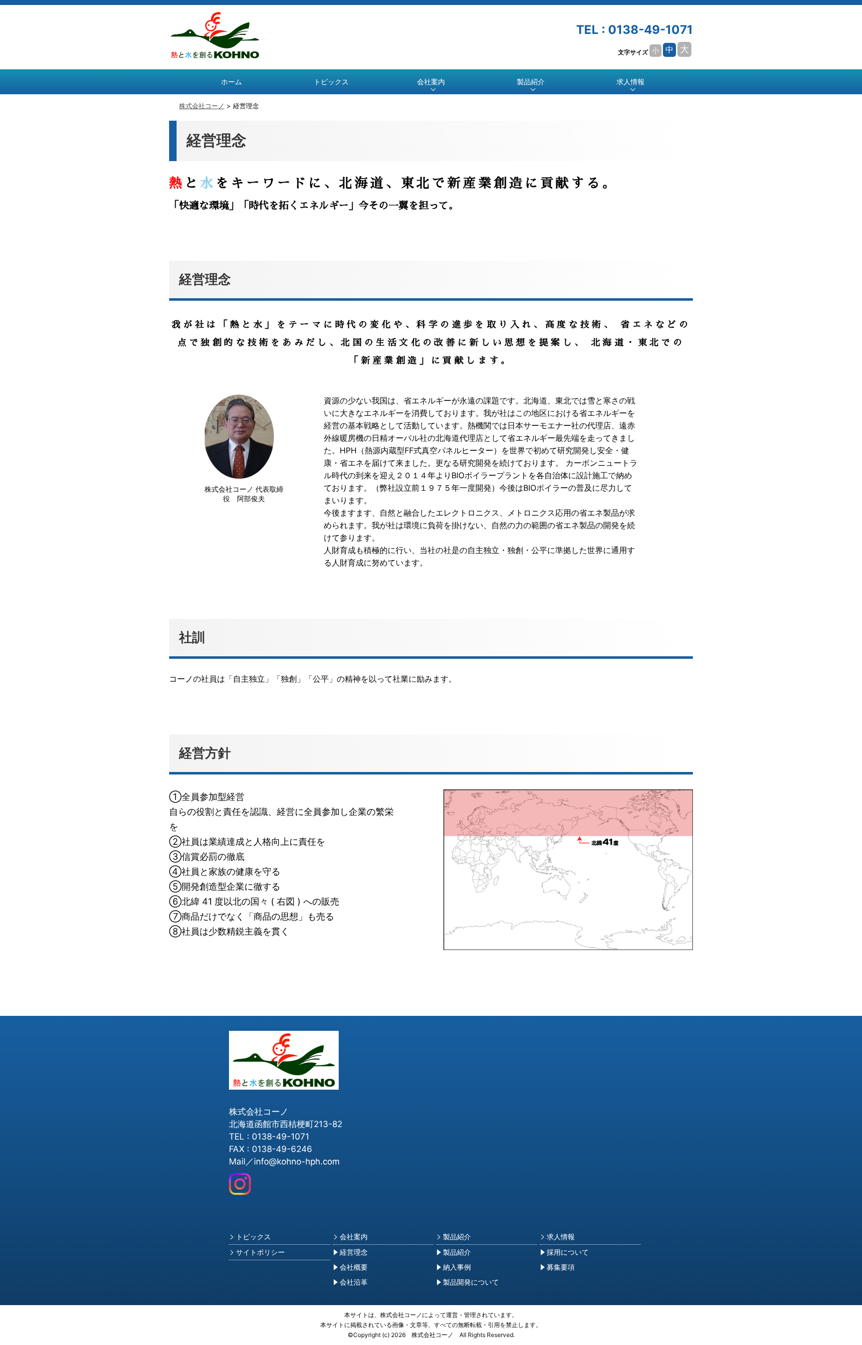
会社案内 (350, 1236)
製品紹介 (453, 1236)
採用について (564, 1252)
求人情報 (557, 1236)
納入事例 (453, 1267)
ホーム (231, 81)
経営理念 (350, 1252)
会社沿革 (350, 1282)
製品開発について (467, 1282)
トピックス (331, 81)
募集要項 (557, 1267)
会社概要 (350, 1267)
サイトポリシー (257, 1252)
